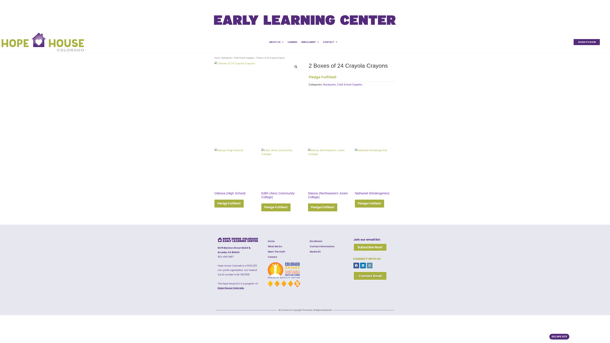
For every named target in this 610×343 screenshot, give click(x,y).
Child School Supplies (244, 58)
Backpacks (227, 58)
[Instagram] (370, 265)
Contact (328, 42)
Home (217, 58)
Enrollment (308, 42)
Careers (292, 42)
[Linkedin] (363, 265)
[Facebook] (356, 265)
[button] (296, 67)
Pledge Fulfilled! (229, 203)
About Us (275, 42)
